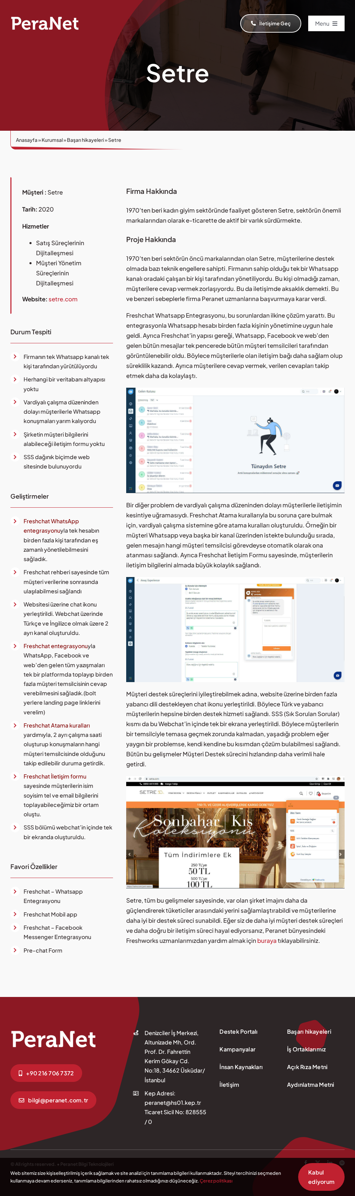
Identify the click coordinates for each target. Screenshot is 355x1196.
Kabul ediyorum (321, 1177)
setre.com (62, 299)
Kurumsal (52, 140)
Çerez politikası (216, 1181)
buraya (267, 940)
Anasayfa (26, 140)
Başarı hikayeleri (85, 140)
